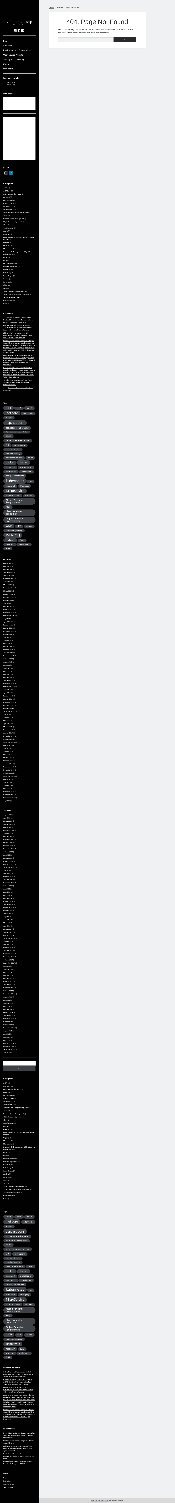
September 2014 (9, 798)
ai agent (9, 418)
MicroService (15, 491)
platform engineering (14, 530)
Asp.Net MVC (8, 206)
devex (30, 458)
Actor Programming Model (12, 194)
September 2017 (9, 711)
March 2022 (7, 606)
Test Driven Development (11, 297)
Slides (5, 285)
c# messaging (19, 445)
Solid (8, 549)
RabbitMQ (7, 269)
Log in (5, 1478)
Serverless (6, 282)
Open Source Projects (13, 55)
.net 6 (29, 408)
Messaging (6, 246)
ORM (5, 260)
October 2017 (8, 708)
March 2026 (7, 569)
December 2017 (8, 702)
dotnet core (25, 467)
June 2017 (7, 717)
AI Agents (6, 197)
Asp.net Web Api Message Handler (16, 432)
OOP (9, 526)
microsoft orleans (13, 496)
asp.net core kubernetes (17, 428)
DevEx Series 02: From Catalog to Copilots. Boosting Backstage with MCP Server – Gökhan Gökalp (19, 370)
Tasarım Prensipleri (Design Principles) (16, 294)
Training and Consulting (13, 60)
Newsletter (8, 69)
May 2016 (6, 754)
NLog (8, 507)
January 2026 (8, 572)
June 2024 (7, 582)
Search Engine (8, 276)
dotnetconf (10, 467)
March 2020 (7, 646)
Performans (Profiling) (10, 263)
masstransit (10, 486)
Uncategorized (8, 300)
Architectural (7, 200)
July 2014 (6, 801)
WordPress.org (8, 1487)
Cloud (5, 225)
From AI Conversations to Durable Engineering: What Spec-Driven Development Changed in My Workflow (19, 1435)
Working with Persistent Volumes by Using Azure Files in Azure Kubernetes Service (17, 382)
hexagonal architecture (15, 476)
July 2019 (6, 665)
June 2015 (7, 785)
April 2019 (7, 674)
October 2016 (8, 739)
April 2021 (7, 622)
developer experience (14, 458)
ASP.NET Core (8, 203)
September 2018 (9, 686)
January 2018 (8, 699)
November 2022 (8, 597)
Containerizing (8, 228)
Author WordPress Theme (100, 1500)
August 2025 (7, 575)
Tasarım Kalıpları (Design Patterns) (14, 291)
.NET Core (6, 191)
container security (13, 454)
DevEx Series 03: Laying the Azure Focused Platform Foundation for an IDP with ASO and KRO (18, 1456)
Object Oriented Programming (15, 519)
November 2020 (8, 631)
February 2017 (8, 730)
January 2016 (8, 764)
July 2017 (6, 714)
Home (51, 8)
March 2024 (7, 585)
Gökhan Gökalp (19, 22)
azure (8, 436)
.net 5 (19, 408)
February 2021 (8, 625)
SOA (5, 288)
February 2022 (8, 609)
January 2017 (8, 733)
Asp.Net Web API (9, 209)
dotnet (5, 231)
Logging (6, 242)
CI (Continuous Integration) (12, 222)
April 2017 (7, 723)
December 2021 (8, 612)
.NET (5, 188)
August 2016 (7, 745)
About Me (7, 46)
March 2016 (7, 757)
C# (7, 445)
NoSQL (5, 257)
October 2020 (8, 634)
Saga (22, 540)
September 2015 (9, 776)
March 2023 (7, 591)
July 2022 (6, 603)
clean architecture (13, 450)
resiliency (10, 540)
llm (31, 481)
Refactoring (7, 273)
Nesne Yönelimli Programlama (14, 501)
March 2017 (7, 727)
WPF (5, 303)
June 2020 (7, 640)
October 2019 (8, 659)
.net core (12, 413)
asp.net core (15, 422)
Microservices (8, 249)
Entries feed (7, 1481)
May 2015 (6, 788)
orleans (29, 526)
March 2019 (7, 677)
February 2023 (8, 594)
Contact (7, 64)
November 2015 (8, 770)
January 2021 (8, 628)
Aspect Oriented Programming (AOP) (15, 212)
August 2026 (7, 563)
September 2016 (9, 742)
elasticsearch (11, 472)
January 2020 (8, 653)
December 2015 (8, 767)
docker (10, 462)
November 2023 (8, 588)
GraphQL (6, 234)
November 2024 (8, 578)
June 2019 (7, 668)
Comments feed (8, 1484)
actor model (28, 413)
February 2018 (8, 696)
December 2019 (8, 656)
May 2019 (6, 671)
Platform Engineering (10, 266)
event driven (26, 472)
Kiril (4, 333)
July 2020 (6, 637)
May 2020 (6, 643)
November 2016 (8, 736)
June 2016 (7, 751)
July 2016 (6, 748)
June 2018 (7, 690)
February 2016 (8, 761)
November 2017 (8, 705)
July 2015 (6, 782)
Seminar (6, 279)
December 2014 (8, 791)
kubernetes (15, 481)
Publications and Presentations (17, 50)
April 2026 (7, 566)
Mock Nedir (28, 495)
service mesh (24, 544)
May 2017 (6, 720)
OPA (19, 526)
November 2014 (8, 794)
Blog (5, 41)
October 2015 (8, 773)
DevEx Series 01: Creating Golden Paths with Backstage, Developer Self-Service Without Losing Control (18, 375)
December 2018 (8, 683)
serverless (9, 544)
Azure (5, 215)
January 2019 (8, 680)
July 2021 (6, 619)
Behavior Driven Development (13, 219)
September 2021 (9, 615)
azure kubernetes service (17, 440)
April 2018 (7, 693)
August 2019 (7, 662)
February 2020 (8, 649)
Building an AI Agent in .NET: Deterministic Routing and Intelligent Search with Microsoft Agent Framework (17, 328)
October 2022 (8, 600)
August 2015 (7, 779)
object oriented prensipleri (14, 512)
